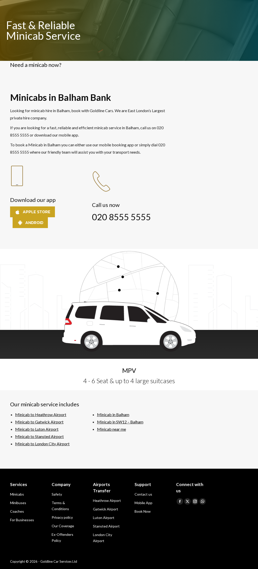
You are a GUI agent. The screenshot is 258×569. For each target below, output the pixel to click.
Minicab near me (111, 429)
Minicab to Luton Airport (36, 429)
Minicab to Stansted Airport (39, 436)
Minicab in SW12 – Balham (120, 421)
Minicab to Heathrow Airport (40, 414)
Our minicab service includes (44, 404)
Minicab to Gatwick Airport (39, 421)
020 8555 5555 (121, 217)
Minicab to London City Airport (42, 443)
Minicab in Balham (113, 414)
